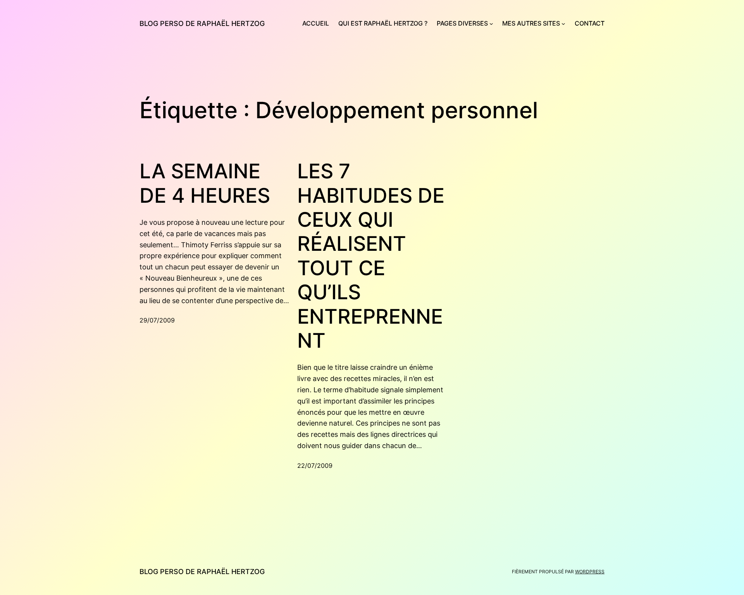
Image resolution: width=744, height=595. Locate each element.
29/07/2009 (157, 320)
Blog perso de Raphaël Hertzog (202, 23)
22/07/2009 (314, 465)
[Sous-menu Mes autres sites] (563, 24)
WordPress (589, 571)
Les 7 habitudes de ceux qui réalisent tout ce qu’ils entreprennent (370, 256)
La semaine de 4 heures (205, 183)
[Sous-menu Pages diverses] (491, 24)
